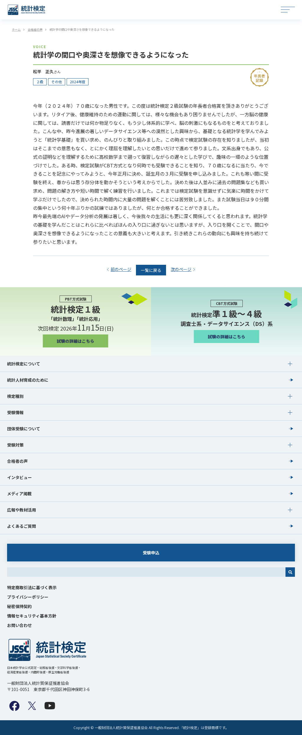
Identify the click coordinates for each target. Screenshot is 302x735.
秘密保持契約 (19, 606)
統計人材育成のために (27, 380)
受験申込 (151, 553)
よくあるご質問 (21, 526)
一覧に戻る (151, 270)
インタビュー (19, 477)
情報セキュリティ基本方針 (31, 616)
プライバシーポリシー (27, 597)
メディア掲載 (19, 493)
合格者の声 (17, 461)
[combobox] (146, 572)
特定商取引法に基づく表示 (32, 587)
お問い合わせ (19, 625)
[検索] (290, 572)
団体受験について (23, 429)
